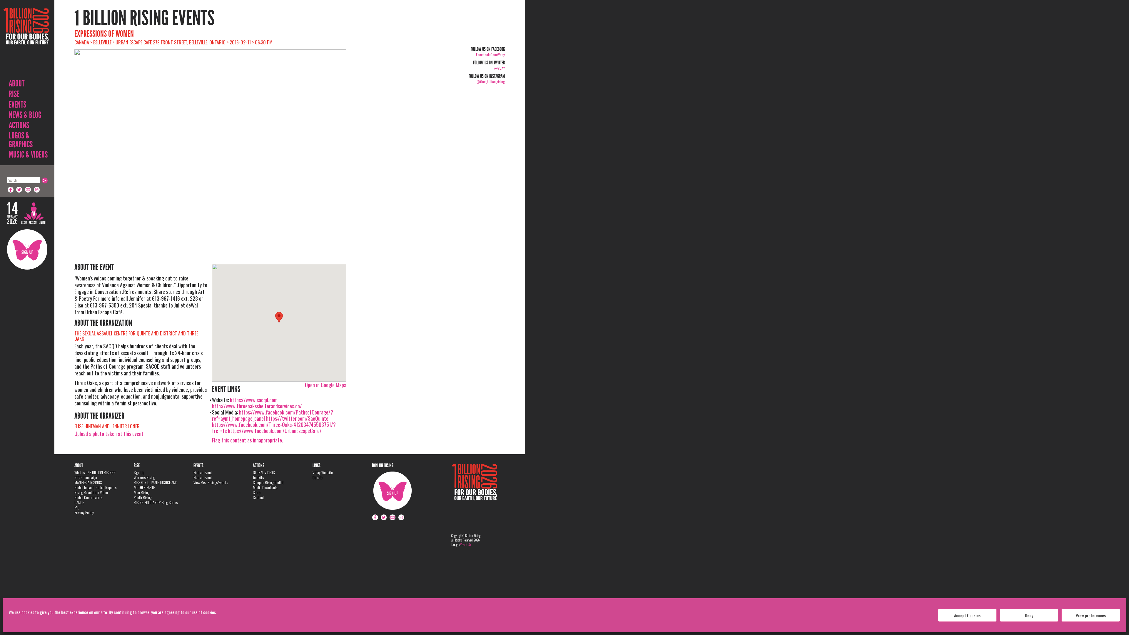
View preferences (1091, 615)
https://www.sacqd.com (254, 400)
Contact (258, 497)
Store (256, 492)
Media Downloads (265, 487)
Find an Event (202, 472)
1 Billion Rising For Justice (26, 41)
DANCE (79, 502)
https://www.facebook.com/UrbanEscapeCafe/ (275, 431)
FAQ (76, 507)
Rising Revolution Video (91, 492)
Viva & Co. (465, 544)
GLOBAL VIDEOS (264, 472)
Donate (318, 477)
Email (28, 189)
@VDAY (499, 68)
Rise (14, 94)
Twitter (19, 189)
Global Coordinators (88, 497)
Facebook (10, 189)
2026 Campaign (85, 477)
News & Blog (25, 115)
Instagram (37, 189)
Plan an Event (202, 477)
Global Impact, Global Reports (95, 487)
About (16, 83)
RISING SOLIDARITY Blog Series (156, 502)
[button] (279, 317)
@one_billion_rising (491, 81)
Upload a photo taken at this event (108, 433)
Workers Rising (144, 477)
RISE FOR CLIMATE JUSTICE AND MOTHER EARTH (155, 484)
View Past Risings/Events (210, 482)
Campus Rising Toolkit (268, 482)
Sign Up (27, 249)
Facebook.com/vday (490, 54)
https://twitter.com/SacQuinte (297, 418)
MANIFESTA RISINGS (88, 482)
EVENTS (17, 104)
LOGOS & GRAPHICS (21, 140)
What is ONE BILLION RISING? (95, 472)
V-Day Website (323, 472)
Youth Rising (142, 497)
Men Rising (141, 492)
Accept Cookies (967, 615)
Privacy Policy (84, 512)
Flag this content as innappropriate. (247, 440)
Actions (19, 125)
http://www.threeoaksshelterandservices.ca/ (257, 406)
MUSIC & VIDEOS (28, 154)
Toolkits (258, 477)
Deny (1029, 615)
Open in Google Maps (325, 385)
